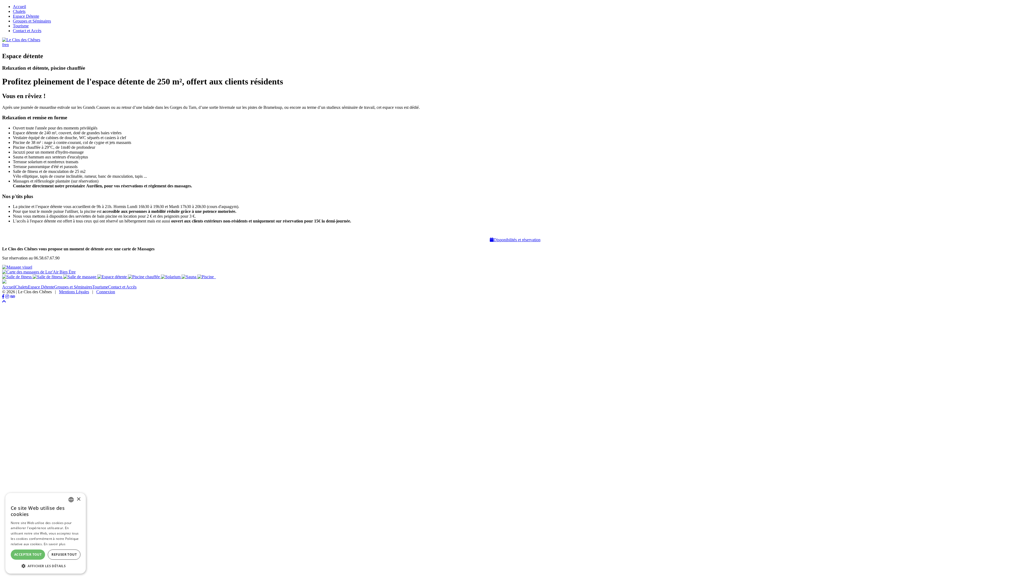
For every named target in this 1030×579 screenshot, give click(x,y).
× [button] (78, 499)
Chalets (19, 11)
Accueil (19, 6)
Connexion (105, 292)
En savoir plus (54, 544)
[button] (45, 565)
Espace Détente (26, 16)
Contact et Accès (27, 30)
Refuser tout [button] (64, 554)
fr (3, 44)
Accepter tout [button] (28, 554)
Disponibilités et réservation (517, 239)
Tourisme (21, 26)
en (7, 44)
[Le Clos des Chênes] (21, 40)
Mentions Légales (74, 292)
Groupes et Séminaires (32, 21)
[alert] (45, 533)
